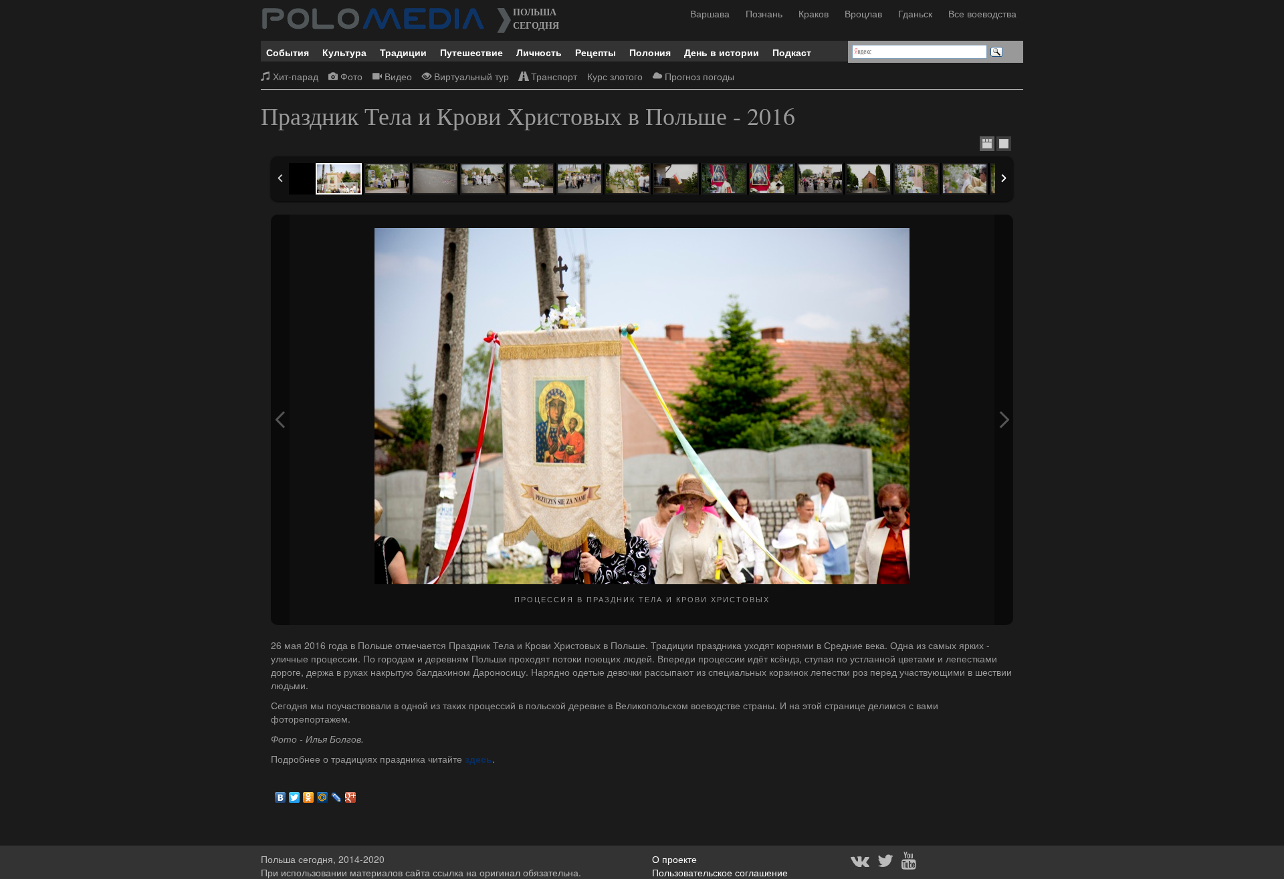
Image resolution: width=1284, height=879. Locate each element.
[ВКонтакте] (281, 794)
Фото (350, 76)
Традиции (403, 52)
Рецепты (595, 52)
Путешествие (471, 52)
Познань (764, 13)
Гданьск (915, 13)
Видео (397, 76)
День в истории (721, 52)
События (287, 52)
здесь (478, 758)
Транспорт (552, 76)
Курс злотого (615, 76)
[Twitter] (295, 794)
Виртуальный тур (470, 76)
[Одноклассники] (309, 794)
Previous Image (280, 420)
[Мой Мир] (323, 794)
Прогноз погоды (698, 76)
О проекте (674, 859)
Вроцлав (863, 13)
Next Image (1003, 420)
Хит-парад (294, 76)
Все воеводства (982, 13)
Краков (813, 13)
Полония (650, 52)
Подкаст (791, 52)
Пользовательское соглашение (720, 872)
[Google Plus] (351, 794)
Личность (539, 52)
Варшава (710, 13)
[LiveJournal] (337, 794)
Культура (344, 52)
